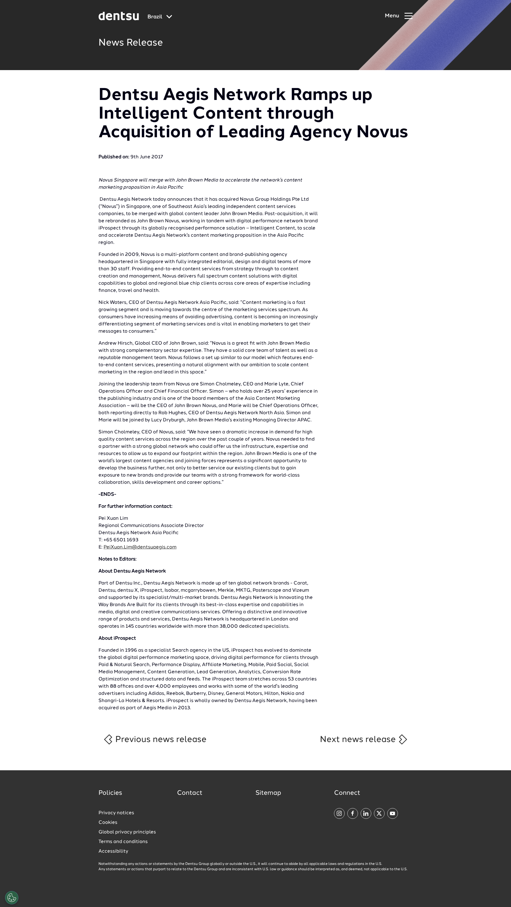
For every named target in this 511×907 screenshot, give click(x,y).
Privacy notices (116, 813)
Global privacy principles (127, 832)
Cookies (107, 822)
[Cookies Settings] (11, 897)
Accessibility (113, 851)
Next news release (359, 739)
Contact (190, 793)
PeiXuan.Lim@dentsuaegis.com (140, 547)
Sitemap (268, 793)
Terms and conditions (123, 841)
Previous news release (160, 739)
